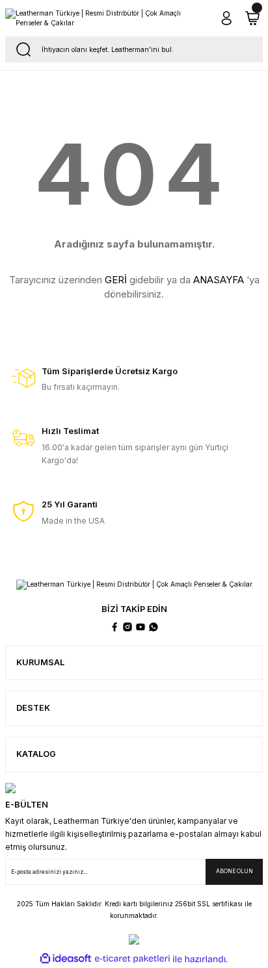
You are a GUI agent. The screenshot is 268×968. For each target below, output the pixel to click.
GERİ (116, 280)
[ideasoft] (66, 959)
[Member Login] (226, 18)
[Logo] (105, 18)
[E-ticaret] (132, 959)
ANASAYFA (218, 280)
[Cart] (252, 18)
